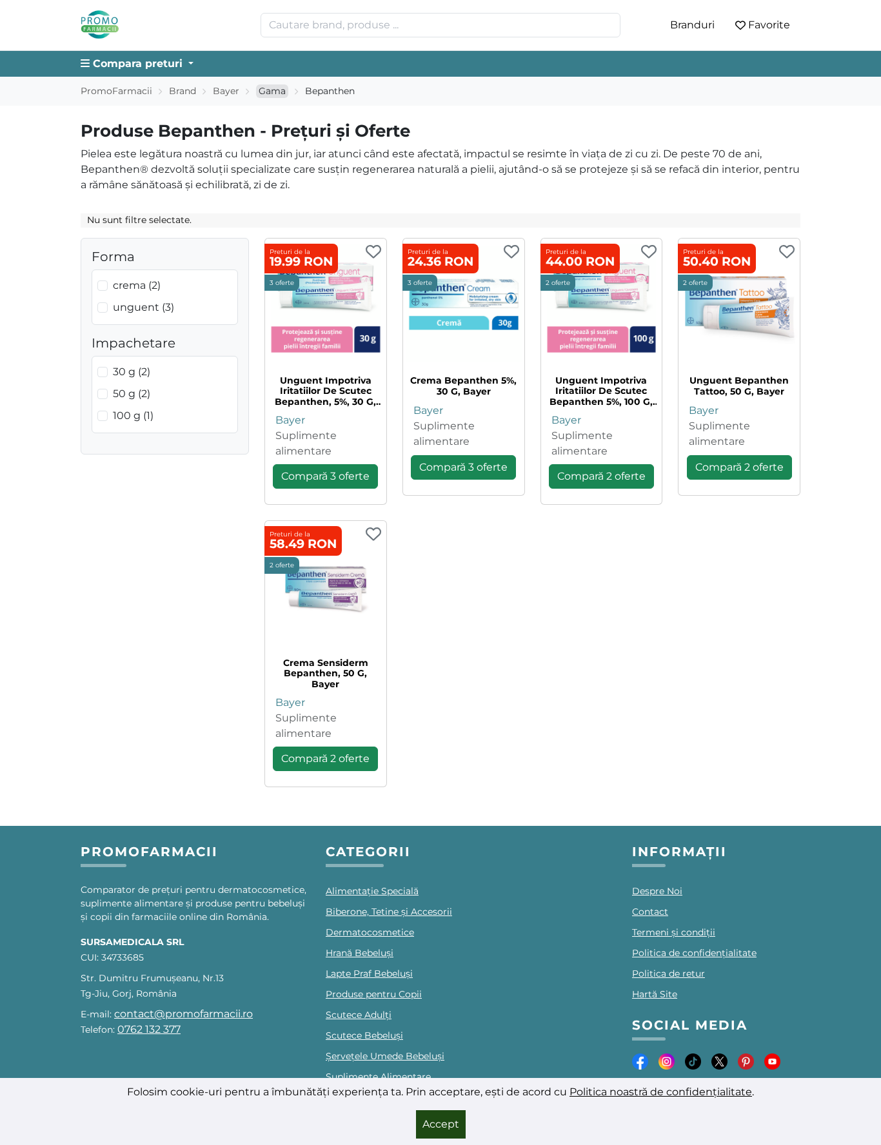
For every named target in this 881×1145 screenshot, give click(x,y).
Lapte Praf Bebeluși (369, 973)
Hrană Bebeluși (359, 953)
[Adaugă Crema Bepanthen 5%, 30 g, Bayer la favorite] (511, 253)
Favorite (769, 25)
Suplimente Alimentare (378, 1076)
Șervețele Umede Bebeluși (385, 1056)
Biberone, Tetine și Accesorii (389, 911)
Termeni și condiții (673, 932)
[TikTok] (693, 1061)
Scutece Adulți (358, 1015)
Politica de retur (668, 973)
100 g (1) (133, 415)
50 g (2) (131, 393)
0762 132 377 (149, 1029)
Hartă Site (654, 994)
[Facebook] (640, 1061)
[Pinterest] (746, 1061)
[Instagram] (666, 1061)
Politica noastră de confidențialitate (660, 1092)
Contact (650, 911)
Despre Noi (657, 891)
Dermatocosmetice (370, 932)
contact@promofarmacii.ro (183, 1014)
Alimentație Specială (372, 891)
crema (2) (137, 285)
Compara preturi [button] (138, 63)
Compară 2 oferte (601, 476)
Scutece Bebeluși (364, 1035)
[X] (719, 1061)
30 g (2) (131, 372)
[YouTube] (772, 1061)
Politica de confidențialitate (694, 953)
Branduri (692, 25)
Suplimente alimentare (306, 443)
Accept (440, 1124)
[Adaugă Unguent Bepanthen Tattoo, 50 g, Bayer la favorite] (787, 253)
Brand (182, 91)
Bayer (226, 91)
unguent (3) (143, 307)
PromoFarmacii (116, 91)
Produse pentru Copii (374, 994)
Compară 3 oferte (325, 476)
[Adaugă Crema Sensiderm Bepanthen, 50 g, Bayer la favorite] (373, 535)
